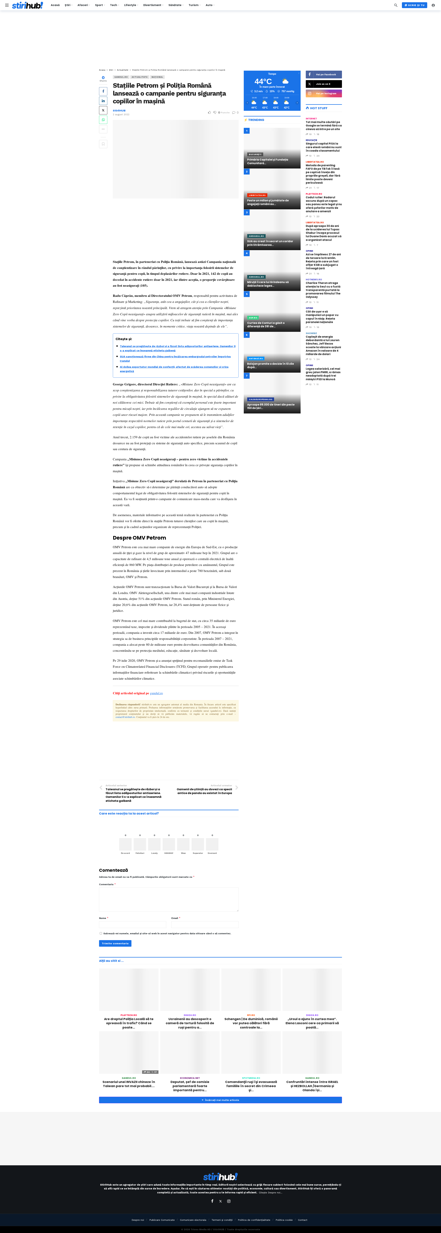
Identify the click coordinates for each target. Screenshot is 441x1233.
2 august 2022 (121, 114)
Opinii (309, 251)
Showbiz (311, 333)
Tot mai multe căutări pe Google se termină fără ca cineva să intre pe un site (324, 125)
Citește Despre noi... (270, 1192)
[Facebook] (212, 1201)
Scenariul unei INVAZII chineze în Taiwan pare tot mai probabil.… (128, 1084)
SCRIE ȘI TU (416, 5)
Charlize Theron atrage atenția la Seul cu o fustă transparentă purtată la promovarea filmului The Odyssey (323, 290)
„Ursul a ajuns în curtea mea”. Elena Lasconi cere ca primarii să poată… (312, 1023)
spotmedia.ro (251, 1078)
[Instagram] (228, 1201)
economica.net (190, 1078)
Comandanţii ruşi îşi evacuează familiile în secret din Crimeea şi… (251, 1086)
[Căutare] (395, 5)
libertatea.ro (315, 161)
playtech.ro (314, 194)
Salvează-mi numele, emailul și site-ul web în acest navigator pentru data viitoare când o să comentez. (167, 933)
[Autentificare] (433, 5)
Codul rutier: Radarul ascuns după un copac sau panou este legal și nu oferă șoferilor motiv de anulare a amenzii (324, 204)
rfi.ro (251, 1015)
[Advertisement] (220, 40)
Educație (311, 140)
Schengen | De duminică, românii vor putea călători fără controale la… (251, 1023)
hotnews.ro (314, 279)
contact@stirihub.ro (125, 717)
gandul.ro (121, 77)
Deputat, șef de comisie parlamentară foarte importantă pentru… (190, 1086)
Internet (311, 118)
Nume (104, 918)
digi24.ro (190, 1015)
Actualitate (140, 77)
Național (157, 77)
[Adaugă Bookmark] (103, 144)
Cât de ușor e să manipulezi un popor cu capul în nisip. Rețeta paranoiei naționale (322, 317)
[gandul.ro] (234, 79)
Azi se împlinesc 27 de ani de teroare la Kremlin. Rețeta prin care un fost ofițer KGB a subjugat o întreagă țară (323, 261)
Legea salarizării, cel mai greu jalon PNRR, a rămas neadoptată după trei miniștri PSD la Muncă (323, 374)
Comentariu (107, 884)
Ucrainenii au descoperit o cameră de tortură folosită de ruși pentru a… (190, 1023)
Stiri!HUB (119, 110)
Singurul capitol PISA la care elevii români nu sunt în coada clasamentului (324, 147)
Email (176, 918)
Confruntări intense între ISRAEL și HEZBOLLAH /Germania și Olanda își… (312, 1086)
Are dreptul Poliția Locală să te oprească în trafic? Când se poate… (128, 1023)
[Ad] (272, 446)
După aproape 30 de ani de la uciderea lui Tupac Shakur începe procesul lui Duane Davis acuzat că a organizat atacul (323, 233)
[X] (220, 1201)
